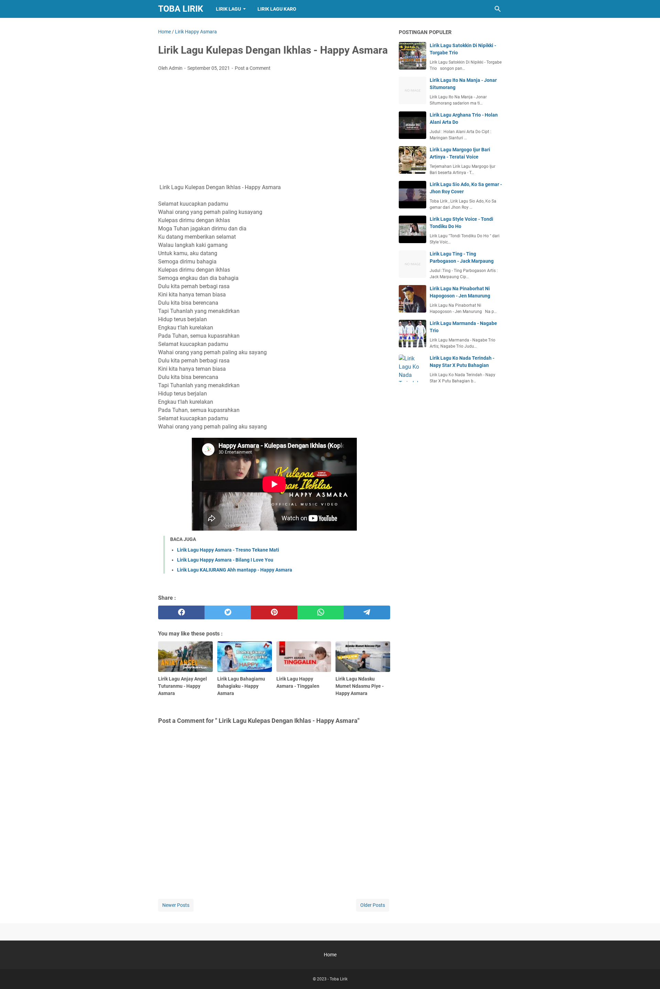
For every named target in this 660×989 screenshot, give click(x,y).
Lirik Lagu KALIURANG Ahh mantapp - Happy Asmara (234, 570)
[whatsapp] (320, 612)
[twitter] (228, 612)
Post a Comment (253, 68)
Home (330, 954)
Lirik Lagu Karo (276, 9)
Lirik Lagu (228, 9)
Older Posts (372, 905)
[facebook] (181, 612)
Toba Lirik (180, 9)
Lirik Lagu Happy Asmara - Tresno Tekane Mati (228, 550)
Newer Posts (175, 905)
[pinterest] (274, 612)
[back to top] (646, 973)
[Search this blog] (498, 9)
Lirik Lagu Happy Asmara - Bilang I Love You (225, 560)
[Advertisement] (274, 128)
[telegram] (367, 612)
